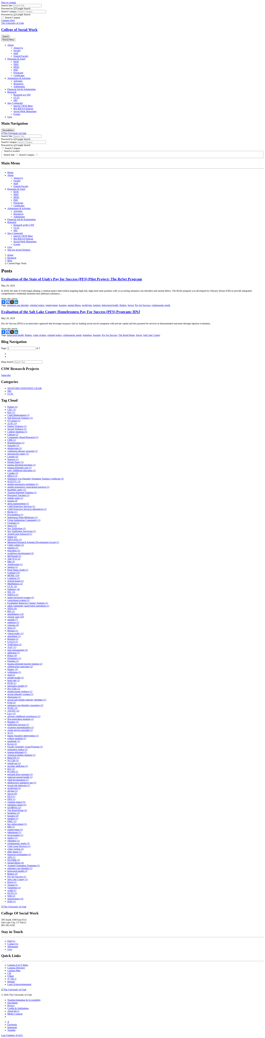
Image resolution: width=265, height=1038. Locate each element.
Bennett (12, 639)
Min (11, 561)
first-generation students (20, 719)
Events (16, 114)
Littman (12, 434)
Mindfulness (15, 583)
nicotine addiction (17, 766)
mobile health (15, 677)
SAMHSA (14, 807)
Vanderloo (14, 887)
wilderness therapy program (22, 451)
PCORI (12, 771)
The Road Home (126, 335)
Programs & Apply (16, 59)
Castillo (12, 473)
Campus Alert (8, 20)
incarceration (15, 835)
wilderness (14, 672)
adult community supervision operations (28, 606)
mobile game (15, 498)
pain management (17, 650)
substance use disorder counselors (25, 705)
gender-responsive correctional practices (28, 487)
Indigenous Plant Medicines (22, 517)
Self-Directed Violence (20, 418)
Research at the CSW (23, 225)
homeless (87, 335)
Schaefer (13, 445)
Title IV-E (13, 559)
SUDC (12, 708)
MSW (16, 67)
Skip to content (8, 2)
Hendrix (13, 722)
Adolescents (15, 564)
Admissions (19, 86)
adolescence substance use (21, 782)
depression (14, 697)
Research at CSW (22, 94)
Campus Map (13, 970)
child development (18, 780)
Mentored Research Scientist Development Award (33, 542)
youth (11, 890)
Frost (11, 702)
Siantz (12, 536)
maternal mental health (20, 777)
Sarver (131, 305)
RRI (11, 827)
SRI (15, 100)
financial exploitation (19, 854)
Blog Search (7, 362)
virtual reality (15, 633)
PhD (15, 70)
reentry (12, 838)
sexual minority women (20, 694)
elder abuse (14, 851)
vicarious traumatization (20, 727)
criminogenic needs (161, 305)
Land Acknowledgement (19, 984)
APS (11, 857)
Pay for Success (142, 305)
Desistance (14, 658)
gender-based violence (19, 691)
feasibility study (16, 489)
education (13, 550)
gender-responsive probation (22, 484)
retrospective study (18, 454)
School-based (15, 581)
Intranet (11, 981)
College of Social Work (19, 30)
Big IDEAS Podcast (23, 108)
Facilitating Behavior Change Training (27, 603)
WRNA (12, 594)
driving (12, 791)
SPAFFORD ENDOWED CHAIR (24, 388)
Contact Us (12, 944)
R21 (11, 769)
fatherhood (14, 832)
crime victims (39, 335)
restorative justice (17, 749)
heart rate (13, 680)
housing (62, 305)
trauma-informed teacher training (24, 664)
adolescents (14, 448)
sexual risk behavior (18, 785)
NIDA (12, 608)
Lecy (11, 713)
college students (16, 738)
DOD (11, 683)
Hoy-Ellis (13, 688)
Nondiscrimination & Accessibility (24, 1000)
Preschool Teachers (18, 495)
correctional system (18, 600)
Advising (17, 81)
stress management (18, 503)
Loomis (12, 456)
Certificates (18, 75)
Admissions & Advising (19, 78)
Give (9, 117)
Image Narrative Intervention (23, 735)
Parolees (13, 661)
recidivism (87, 305)
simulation (14, 636)
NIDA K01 (14, 539)
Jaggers (12, 567)
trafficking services (18, 724)
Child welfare (15, 545)
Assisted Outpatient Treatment (23, 865)
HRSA (12, 476)
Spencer (13, 459)
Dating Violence (17, 426)
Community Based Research (22, 437)
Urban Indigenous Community (23, 520)
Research (11, 92)
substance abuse (16, 804)
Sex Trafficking (16, 528)
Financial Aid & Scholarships (21, 89)
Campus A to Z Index (17, 965)
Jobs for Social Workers (18, 250)
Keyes (12, 744)
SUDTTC (14, 481)
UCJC (16, 97)
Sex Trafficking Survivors (21, 531)
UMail (10, 976)
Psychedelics (15, 514)
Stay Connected (15, 103)
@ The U (12, 979)
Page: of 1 (20, 348)
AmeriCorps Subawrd (19, 534)
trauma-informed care (19, 467)
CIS (9, 973)
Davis (11, 882)
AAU (11, 647)
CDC (11, 409)
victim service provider (20, 730)
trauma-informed (17, 752)
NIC (11, 592)
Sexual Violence (17, 429)
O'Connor (13, 420)
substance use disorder (18, 305)
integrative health (17, 686)
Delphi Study (15, 462)
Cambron (13, 578)
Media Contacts (15, 1014)
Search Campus (26, 155)
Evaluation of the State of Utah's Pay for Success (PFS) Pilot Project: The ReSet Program (71, 279)
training (96, 305)
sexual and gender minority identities (26, 699)
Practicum (18, 72)
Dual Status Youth (17, 570)
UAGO (12, 641)
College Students (17, 431)
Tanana (12, 885)
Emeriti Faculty (20, 56)
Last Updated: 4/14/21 (12, 1035)
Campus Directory (16, 967)
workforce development (20, 553)
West (11, 628)
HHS (16, 64)
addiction (13, 652)
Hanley (12, 669)
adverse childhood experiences (23, 716)
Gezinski (13, 523)
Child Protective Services (21, 506)
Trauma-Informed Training (21, 492)
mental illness (74, 305)
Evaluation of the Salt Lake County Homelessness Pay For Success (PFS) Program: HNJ (70, 312)
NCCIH (13, 760)
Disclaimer (12, 1002)
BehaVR (13, 757)
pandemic (13, 741)
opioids (12, 619)
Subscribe (6, 375)
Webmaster (12, 946)
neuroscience (15, 898)
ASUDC (13, 710)
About (10, 45)
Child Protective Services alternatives (27, 509)
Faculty (17, 50)
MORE (13, 575)
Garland (13, 572)
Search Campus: (9, 11)
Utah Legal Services (18, 846)
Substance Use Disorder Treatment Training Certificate (35, 478)
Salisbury (13, 589)
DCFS (12, 893)
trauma (12, 501)
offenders (13, 840)
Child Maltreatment (18, 415)
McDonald (14, 556)
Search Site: (7, 5)
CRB (11, 440)
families (12, 818)
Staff (15, 53)
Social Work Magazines (24, 111)
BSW (16, 61)
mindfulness (15, 614)
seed (11, 675)
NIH (11, 896)
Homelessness (15, 442)
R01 (11, 611)
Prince (12, 655)
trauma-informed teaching (21, 465)
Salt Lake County (151, 335)
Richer (12, 512)
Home (10, 172)
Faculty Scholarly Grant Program (25, 746)
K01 (11, 412)
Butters (122, 305)
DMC (11, 821)
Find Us (11, 941)
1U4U (12, 423)
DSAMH (13, 860)
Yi (10, 733)
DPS (11, 799)
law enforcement (17, 824)
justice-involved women (20, 597)
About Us (18, 48)
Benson (12, 630)
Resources (18, 83)
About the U (13, 1011)
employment (52, 305)
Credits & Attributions (18, 1008)
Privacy (11, 1005)
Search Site (9, 155)
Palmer (12, 407)
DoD (11, 901)
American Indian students (21, 755)
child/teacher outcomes (20, 666)
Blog (9, 260)
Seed (12, 525)
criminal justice (37, 305)
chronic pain (15, 617)
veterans (13, 625)
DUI (11, 796)
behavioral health (110, 305)
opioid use (14, 763)
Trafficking (14, 644)
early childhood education (21, 470)
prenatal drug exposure (20, 774)
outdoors (13, 622)
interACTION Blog (23, 106)
